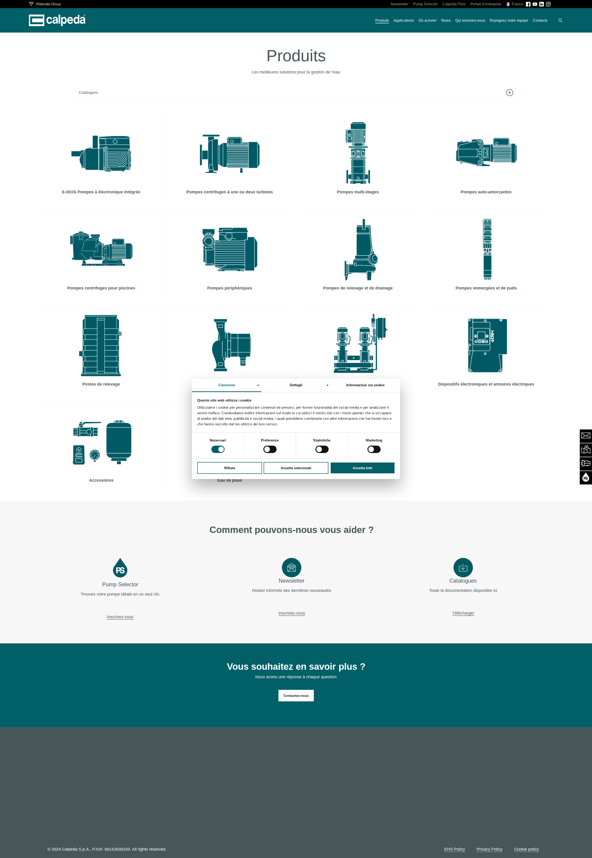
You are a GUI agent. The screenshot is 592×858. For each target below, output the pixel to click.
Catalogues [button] (88, 92)
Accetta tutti (362, 468)
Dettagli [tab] (296, 385)
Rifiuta (229, 468)
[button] (296, 695)
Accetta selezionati (296, 468)
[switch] (270, 449)
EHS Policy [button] (454, 849)
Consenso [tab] (226, 385)
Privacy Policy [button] (490, 849)
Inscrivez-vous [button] (120, 617)
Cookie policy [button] (526, 849)
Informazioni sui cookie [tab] (365, 385)
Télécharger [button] (463, 613)
